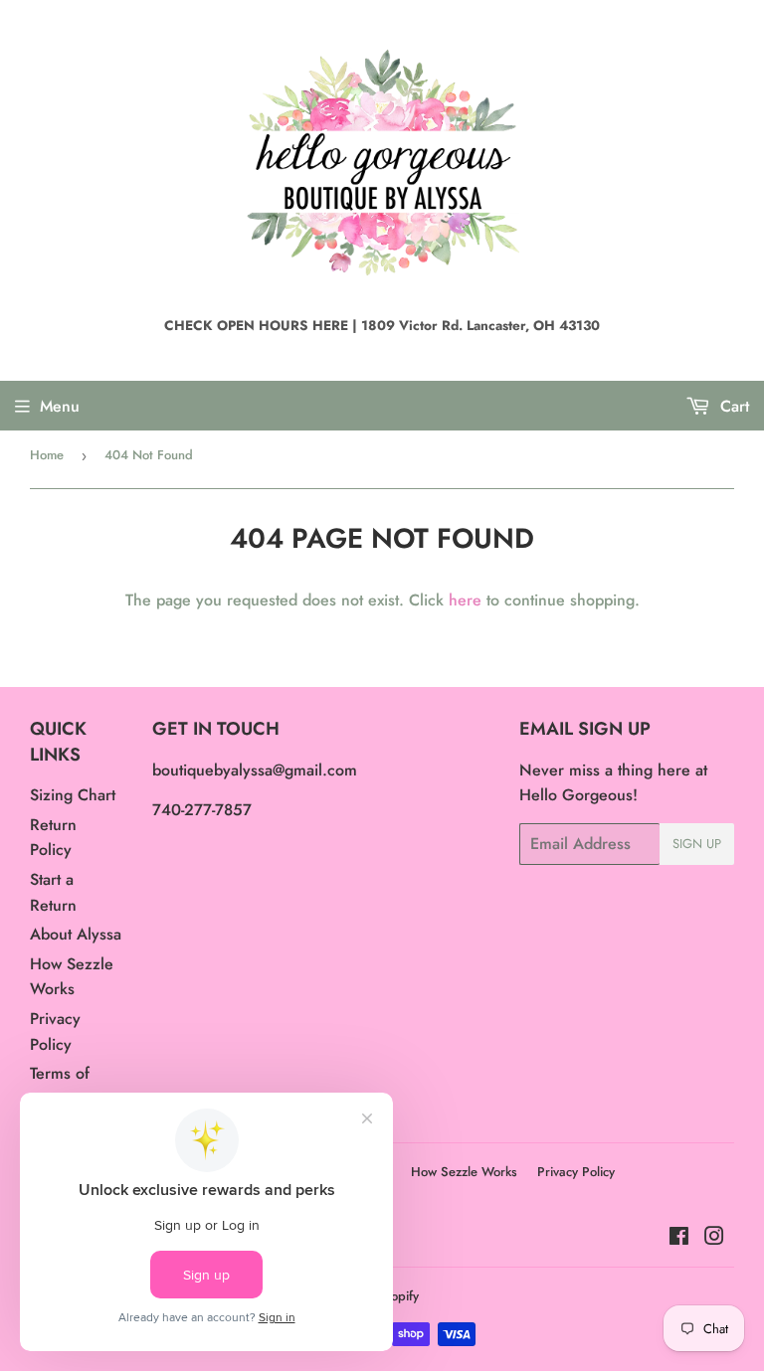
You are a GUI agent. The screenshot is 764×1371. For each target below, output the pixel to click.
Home (47, 454)
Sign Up (696, 843)
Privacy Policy (576, 1171)
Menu (60, 406)
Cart (732, 406)
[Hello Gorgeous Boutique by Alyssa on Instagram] (714, 1238)
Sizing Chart (72, 794)
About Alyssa (75, 934)
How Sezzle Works (464, 1171)
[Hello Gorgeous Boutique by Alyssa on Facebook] (678, 1238)
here (465, 600)
